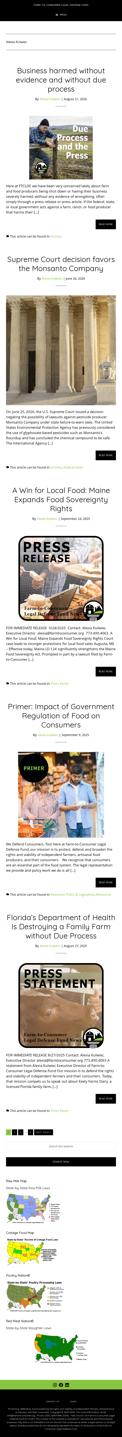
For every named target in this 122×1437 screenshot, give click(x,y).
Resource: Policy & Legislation (73, 894)
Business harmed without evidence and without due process (61, 79)
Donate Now (61, 1161)
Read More (106, 224)
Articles (56, 236)
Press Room (60, 683)
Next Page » (43, 1133)
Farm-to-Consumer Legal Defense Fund (61, 5)
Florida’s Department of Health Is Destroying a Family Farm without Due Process (61, 926)
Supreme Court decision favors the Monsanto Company (61, 263)
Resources (103, 894)
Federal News (73, 467)
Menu (63, 14)
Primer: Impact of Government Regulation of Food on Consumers (61, 715)
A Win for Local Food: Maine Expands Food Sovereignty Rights (61, 499)
